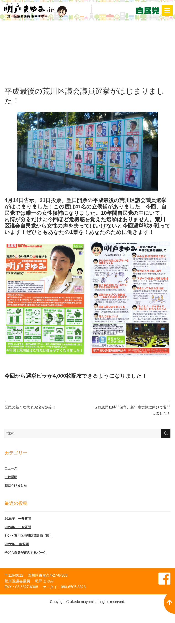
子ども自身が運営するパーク (25, 552)
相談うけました (16, 485)
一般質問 (11, 477)
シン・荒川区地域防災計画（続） (28, 535)
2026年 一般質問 (18, 518)
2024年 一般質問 (18, 527)
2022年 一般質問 (17, 544)
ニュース (11, 468)
